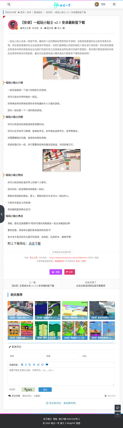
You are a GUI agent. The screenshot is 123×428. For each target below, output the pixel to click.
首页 (22, 12)
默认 (59, 28)
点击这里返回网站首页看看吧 (90, 285)
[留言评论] (117, 407)
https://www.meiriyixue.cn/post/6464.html (68, 257)
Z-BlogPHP (70, 423)
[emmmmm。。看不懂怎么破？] (42, 364)
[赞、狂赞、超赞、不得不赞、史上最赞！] (47, 364)
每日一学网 (81, 261)
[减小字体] (55, 28)
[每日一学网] (61, 4)
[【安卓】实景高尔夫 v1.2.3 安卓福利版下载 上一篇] (2, 214)
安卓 (29, 12)
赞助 (55, 418)
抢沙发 (50, 28)
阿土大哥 (26, 28)
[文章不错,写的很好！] (38, 364)
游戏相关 (38, 12)
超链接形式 (60, 261)
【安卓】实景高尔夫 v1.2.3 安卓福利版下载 (32, 285)
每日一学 (55, 423)
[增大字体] (63, 28)
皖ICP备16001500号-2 (69, 418)
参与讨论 (111, 396)
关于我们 (47, 418)
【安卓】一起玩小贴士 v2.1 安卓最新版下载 (65, 12)
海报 (57, 271)
